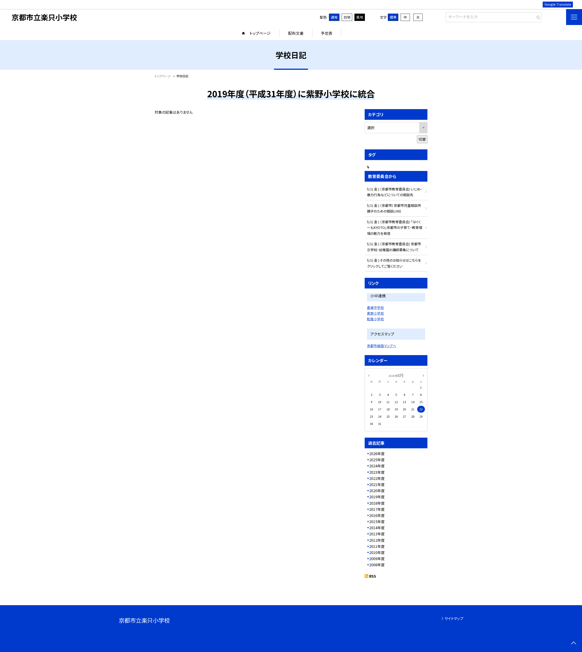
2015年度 (377, 521)
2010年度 (377, 552)
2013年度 (377, 534)
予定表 (326, 33)
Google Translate (557, 4)
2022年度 (377, 478)
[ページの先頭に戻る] (573, 643)
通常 (334, 17)
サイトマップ (453, 618)
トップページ (260, 33)
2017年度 (377, 509)
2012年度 (377, 540)
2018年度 (377, 503)
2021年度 (377, 484)
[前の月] (368, 375)
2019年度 (377, 496)
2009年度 (377, 558)
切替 (422, 139)
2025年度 (377, 459)
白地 (347, 17)
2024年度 (377, 466)
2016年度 (377, 515)
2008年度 (377, 564)
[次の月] (423, 375)
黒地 (359, 17)
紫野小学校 (375, 313)
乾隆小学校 (375, 318)
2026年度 (377, 453)
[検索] (537, 16)
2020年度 (377, 490)
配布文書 (296, 33)
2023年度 (377, 472)
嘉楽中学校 (375, 307)
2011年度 (377, 546)
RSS (372, 576)
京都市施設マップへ (381, 345)
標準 (393, 17)
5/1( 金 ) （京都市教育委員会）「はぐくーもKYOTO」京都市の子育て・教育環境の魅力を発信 (394, 227)
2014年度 (377, 527)
